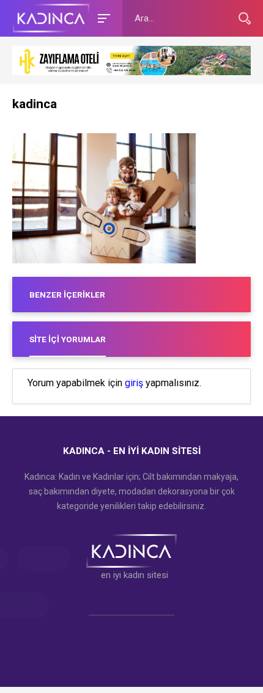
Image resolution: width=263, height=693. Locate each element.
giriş (134, 383)
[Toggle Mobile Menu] (102, 17)
